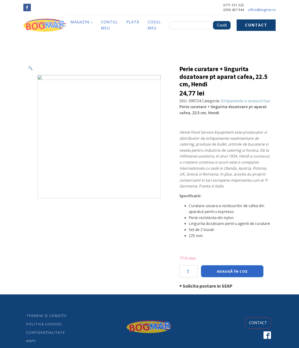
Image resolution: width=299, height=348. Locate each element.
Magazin (80, 22)
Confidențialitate (45, 332)
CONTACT (256, 25)
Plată (132, 22)
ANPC (31, 340)
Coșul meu (154, 25)
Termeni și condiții (46, 315)
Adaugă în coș (232, 271)
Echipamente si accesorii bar (245, 100)
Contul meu (109, 25)
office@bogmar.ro (262, 9)
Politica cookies (44, 324)
